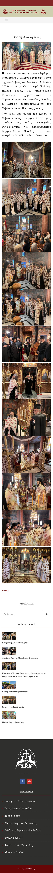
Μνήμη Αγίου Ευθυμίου (13, 722)
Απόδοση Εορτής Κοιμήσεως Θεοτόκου (20, 658)
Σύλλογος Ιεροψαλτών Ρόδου (22, 830)
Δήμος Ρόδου (12, 815)
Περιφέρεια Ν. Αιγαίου (18, 808)
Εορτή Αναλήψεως (26, 37)
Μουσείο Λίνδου (14, 852)
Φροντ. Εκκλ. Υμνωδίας (19, 845)
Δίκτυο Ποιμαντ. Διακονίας (21, 823)
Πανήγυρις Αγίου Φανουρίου (15, 643)
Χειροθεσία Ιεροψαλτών (13, 707)
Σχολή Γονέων (13, 837)
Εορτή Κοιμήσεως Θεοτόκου (15, 692)
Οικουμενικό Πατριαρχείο (20, 801)
